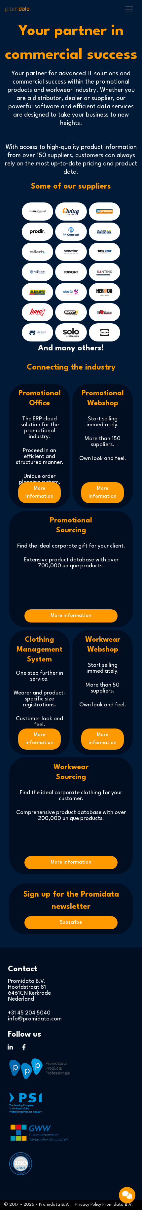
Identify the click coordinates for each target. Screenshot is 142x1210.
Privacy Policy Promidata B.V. (104, 1204)
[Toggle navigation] (129, 9)
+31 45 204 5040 (29, 1013)
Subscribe (71, 922)
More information (39, 492)
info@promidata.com (35, 1019)
